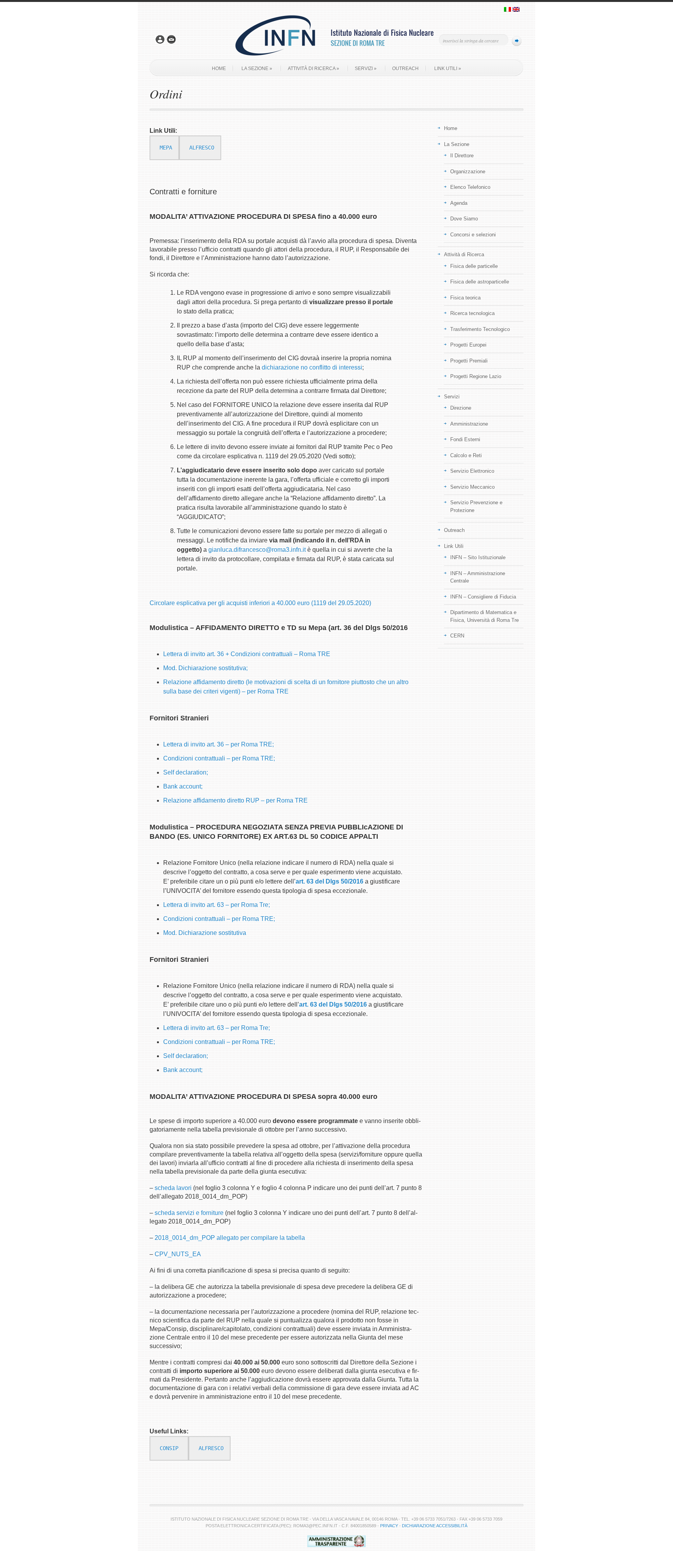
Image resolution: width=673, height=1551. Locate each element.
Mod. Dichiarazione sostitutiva (204, 933)
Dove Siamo (464, 219)
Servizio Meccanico (472, 487)
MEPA (166, 147)
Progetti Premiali (469, 361)
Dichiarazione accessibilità (434, 1525)
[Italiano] (507, 10)
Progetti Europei (468, 345)
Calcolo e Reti (466, 455)
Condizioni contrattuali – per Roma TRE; (219, 758)
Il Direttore (462, 155)
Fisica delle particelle (474, 266)
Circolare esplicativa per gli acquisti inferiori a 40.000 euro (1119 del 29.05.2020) (260, 603)
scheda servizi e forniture (189, 1212)
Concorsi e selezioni (473, 235)
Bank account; (183, 786)
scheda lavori (173, 1188)
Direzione (460, 408)
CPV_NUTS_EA (178, 1254)
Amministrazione (469, 424)
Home (219, 68)
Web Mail (171, 39)
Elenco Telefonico (470, 187)
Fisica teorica (465, 298)
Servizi (366, 68)
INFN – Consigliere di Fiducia (483, 597)
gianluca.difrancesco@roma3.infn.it (257, 549)
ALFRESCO (201, 147)
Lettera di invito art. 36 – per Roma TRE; (218, 744)
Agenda (458, 203)
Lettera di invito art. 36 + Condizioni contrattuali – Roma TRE (246, 654)
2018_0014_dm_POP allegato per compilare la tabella (230, 1237)
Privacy (389, 1525)
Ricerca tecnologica (472, 313)
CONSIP (169, 1448)
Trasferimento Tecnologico (480, 329)
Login (160, 39)
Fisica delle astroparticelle (479, 282)
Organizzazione (467, 171)
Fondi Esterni (465, 439)
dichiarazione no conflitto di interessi (312, 367)
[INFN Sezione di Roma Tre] (336, 58)
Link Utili (447, 68)
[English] (516, 10)
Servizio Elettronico (472, 471)
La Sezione (256, 68)
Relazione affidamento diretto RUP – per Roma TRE (235, 800)
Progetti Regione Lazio (475, 376)
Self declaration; (185, 772)
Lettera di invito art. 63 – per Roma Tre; (216, 904)
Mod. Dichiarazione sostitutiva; (205, 668)
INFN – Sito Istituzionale (478, 557)
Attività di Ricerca (313, 68)
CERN (457, 636)
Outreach (405, 68)
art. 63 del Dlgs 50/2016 (329, 881)
